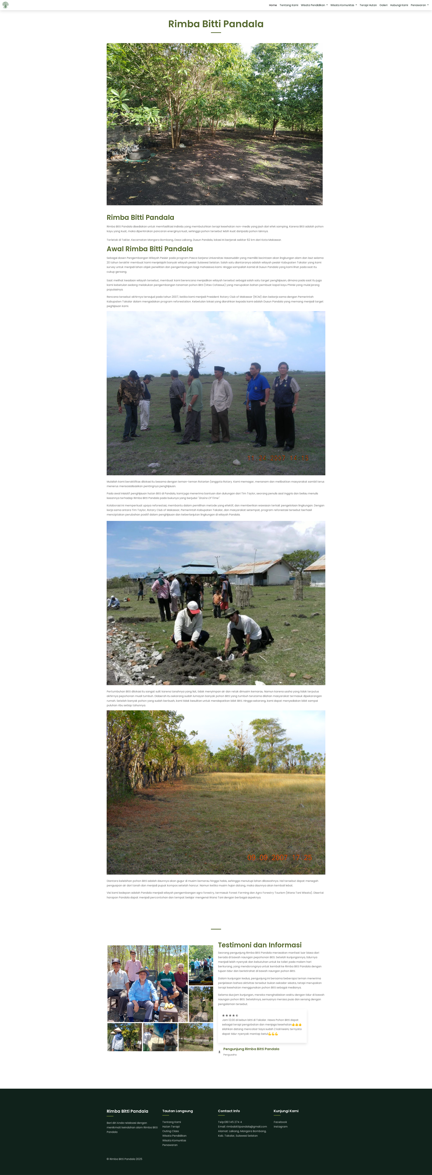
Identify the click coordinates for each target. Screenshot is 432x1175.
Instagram (281, 1127)
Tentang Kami (289, 5)
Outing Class (170, 1131)
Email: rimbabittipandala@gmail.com (242, 1127)
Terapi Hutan (368, 5)
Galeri (383, 5)
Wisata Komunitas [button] (342, 5)
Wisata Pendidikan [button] (313, 5)
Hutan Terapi (171, 1127)
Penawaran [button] (419, 5)
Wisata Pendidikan (174, 1136)
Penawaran (170, 1145)
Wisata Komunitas (174, 1140)
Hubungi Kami (399, 5)
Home (273, 5)
